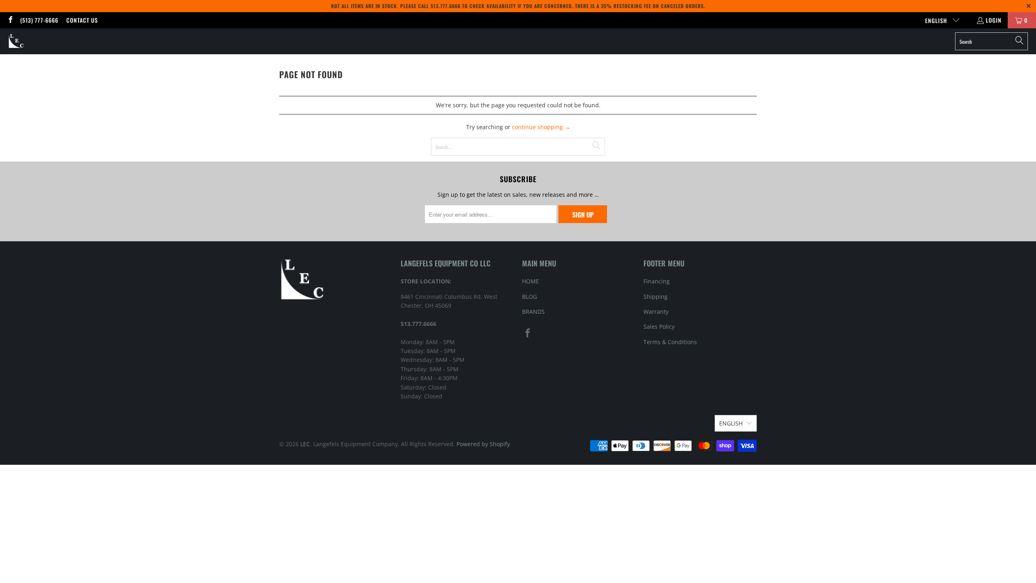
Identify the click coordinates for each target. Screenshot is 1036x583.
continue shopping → (541, 127)
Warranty (656, 311)
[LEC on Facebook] (10, 20)
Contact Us (82, 20)
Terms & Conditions (670, 342)
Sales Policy (659, 326)
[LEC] (16, 41)
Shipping (655, 296)
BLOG (529, 296)
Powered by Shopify (483, 444)
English (937, 20)
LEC (305, 444)
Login (994, 20)
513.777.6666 (446, 5)
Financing (656, 281)
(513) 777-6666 (39, 20)
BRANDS (533, 311)
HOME (530, 281)
